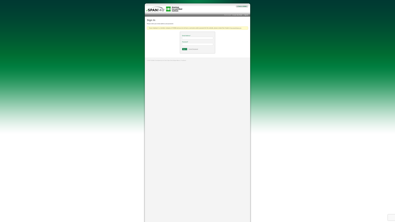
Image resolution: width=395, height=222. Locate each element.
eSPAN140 (155, 9)
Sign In (246, 15)
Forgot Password (193, 49)
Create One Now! (237, 15)
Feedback (183, 60)
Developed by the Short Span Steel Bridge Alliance (167, 60)
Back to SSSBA (242, 6)
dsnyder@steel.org (236, 28)
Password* (185, 42)
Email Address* (186, 35)
